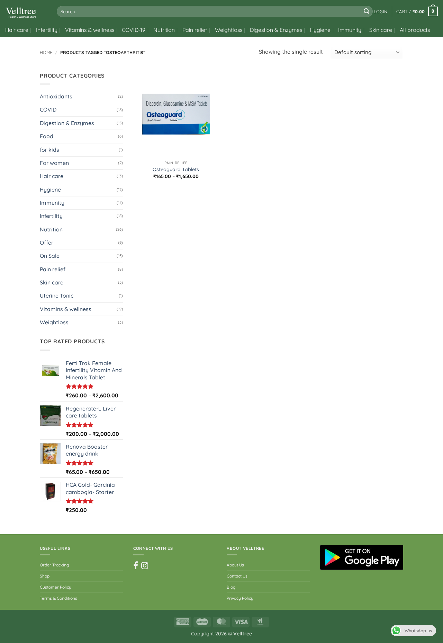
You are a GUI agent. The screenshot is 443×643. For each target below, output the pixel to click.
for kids (49, 149)
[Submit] (366, 11)
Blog (231, 587)
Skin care (380, 29)
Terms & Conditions (58, 598)
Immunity (349, 29)
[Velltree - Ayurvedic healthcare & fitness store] (25, 11)
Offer (46, 242)
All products (415, 29)
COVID (48, 109)
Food (46, 136)
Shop (44, 576)
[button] (380, 11)
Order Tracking (54, 564)
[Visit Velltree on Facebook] (135, 566)
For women (54, 162)
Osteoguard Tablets (176, 169)
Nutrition (164, 29)
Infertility (46, 29)
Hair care (16, 29)
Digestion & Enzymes (276, 29)
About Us (235, 564)
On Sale (50, 255)
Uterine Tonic (56, 295)
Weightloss (228, 29)
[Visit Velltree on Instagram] (144, 566)
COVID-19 (133, 29)
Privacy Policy (240, 598)
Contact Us (237, 576)
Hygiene (320, 29)
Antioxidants (56, 96)
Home (46, 52)
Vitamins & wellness (89, 29)
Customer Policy (55, 587)
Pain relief (194, 29)
